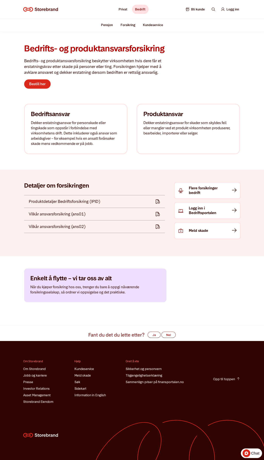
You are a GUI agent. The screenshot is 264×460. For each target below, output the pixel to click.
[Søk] (213, 9)
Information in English (90, 395)
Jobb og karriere (35, 375)
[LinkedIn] (237, 364)
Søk (77, 382)
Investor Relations (36, 388)
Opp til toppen (224, 379)
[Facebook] (226, 364)
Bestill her (37, 84)
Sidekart (80, 388)
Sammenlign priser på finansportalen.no (155, 382)
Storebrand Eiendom (38, 402)
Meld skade (82, 375)
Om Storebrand (34, 369)
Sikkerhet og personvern (144, 369)
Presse (28, 382)
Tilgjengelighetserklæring (144, 375)
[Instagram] (216, 364)
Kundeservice (84, 369)
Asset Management (37, 395)
